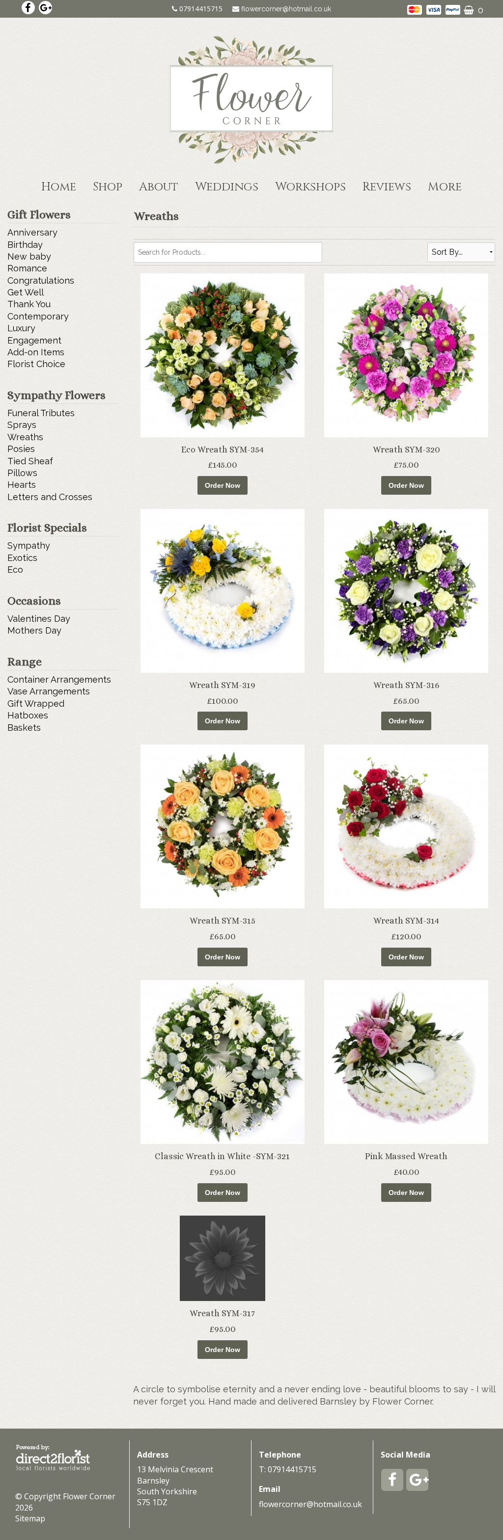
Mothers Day (34, 630)
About (158, 187)
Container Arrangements (59, 679)
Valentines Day (38, 618)
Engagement (34, 340)
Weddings (226, 187)
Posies (21, 449)
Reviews (387, 187)
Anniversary (32, 232)
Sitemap (30, 1518)
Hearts (21, 484)
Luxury (21, 328)
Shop (107, 187)
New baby (29, 256)
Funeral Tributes (41, 413)
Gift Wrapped (35, 703)
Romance (27, 268)
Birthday (25, 244)
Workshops (310, 187)
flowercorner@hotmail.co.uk (286, 9)
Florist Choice (36, 364)
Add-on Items (35, 352)
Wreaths (25, 437)
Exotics (22, 558)
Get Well (25, 292)
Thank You (29, 304)
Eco (15, 569)
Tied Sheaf (30, 461)
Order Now (222, 485)
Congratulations (40, 280)
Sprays (21, 425)
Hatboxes (27, 715)
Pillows (22, 473)
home (58, 187)
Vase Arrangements (48, 691)
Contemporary (38, 316)
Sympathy (28, 545)
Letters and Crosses (49, 497)
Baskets (24, 727)
